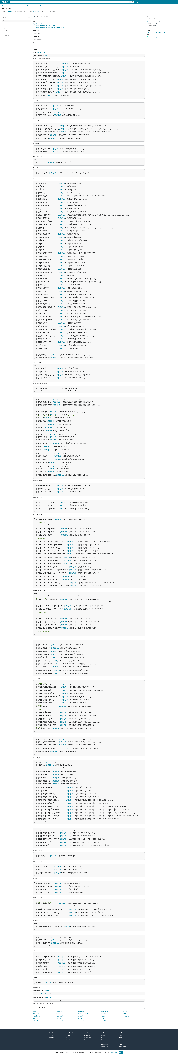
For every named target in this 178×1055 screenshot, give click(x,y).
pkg (34, 5)
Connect (121, 1032)
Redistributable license (153, 21)
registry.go (103, 1020)
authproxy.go (36, 1016)
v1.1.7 (5, 11)
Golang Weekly (122, 1046)
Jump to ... (5, 17)
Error (47, 990)
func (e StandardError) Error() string (45, 25)
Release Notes (104, 1041)
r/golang (121, 1041)
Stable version (151, 25)
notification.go (104, 1013)
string (46, 55)
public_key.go (104, 1018)
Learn (146, 2)
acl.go (35, 1011)
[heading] (6, 2)
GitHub (120, 1037)
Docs (152, 2)
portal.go (103, 1016)
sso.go (125, 1013)
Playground (68, 1035)
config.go (58, 1013)
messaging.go (82, 1020)
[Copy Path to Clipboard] (40, 5)
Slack (120, 1039)
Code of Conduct (105, 1046)
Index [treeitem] (5, 23)
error (63, 1000)
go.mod (152, 18)
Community (170, 2)
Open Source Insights (153, 37)
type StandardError (38, 24)
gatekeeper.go (59, 1020)
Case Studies (52, 1037)
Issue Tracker (104, 1039)
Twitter (120, 1035)
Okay (120, 1052)
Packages (161, 2)
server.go (125, 1011)
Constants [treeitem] (6, 26)
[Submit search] (132, 2)
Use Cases (51, 1035)
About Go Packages (88, 1039)
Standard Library (87, 1035)
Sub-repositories (87, 1037)
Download (103, 1035)
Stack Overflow (69, 1039)
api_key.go (36, 1013)
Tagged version (152, 23)
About (103, 1032)
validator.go (126, 1016)
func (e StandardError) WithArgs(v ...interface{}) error (50, 27)
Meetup (120, 1044)
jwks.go (80, 1016)
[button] (147, 18)
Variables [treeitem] (6, 28)
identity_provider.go (83, 1013)
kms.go (80, 1018)
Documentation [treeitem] (7, 21)
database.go (59, 1016)
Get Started (69, 1032)
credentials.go (59, 1015)
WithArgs (49, 997)
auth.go (35, 1015)
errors (38, 5)
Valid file (152, 18)
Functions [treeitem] (6, 30)
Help (67, 1041)
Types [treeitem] (5, 32)
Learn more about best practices (154, 27)
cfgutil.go (35, 1020)
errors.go (58, 1018)
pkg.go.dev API (87, 1041)
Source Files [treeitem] (6, 35)
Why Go (138, 2)
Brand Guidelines (105, 1044)
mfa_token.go (104, 1011)
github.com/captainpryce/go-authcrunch (21, 5)
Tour (67, 1037)
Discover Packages (6, 5)
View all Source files (139, 1008)
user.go (125, 1015)
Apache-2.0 (36, 11)
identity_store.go (82, 1015)
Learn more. (114, 1052)
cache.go (35, 1018)
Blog (102, 1037)
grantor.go (81, 1011)
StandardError (40, 52)
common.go (59, 1011)
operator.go (104, 1015)
